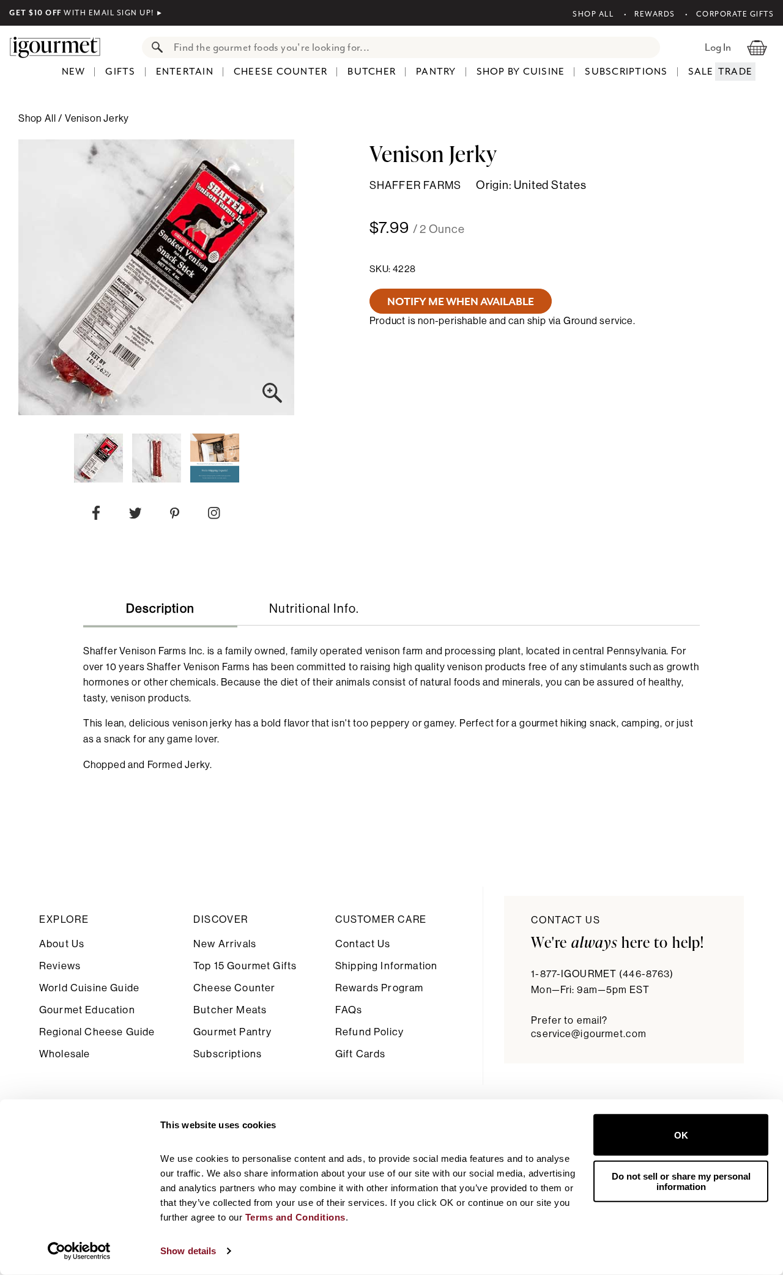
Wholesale (64, 1054)
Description (160, 609)
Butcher (371, 71)
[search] (413, 47)
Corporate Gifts (735, 14)
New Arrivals (224, 944)
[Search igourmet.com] (154, 47)
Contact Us (363, 944)
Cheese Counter (281, 71)
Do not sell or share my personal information (681, 1180)
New (74, 71)
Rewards (654, 14)
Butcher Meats (230, 1010)
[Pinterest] (174, 516)
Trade (735, 71)
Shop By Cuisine (521, 71)
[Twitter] (135, 516)
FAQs (349, 1010)
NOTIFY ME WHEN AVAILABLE (460, 301)
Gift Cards (360, 1054)
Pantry (436, 71)
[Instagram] (214, 515)
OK (681, 1134)
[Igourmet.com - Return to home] (61, 47)
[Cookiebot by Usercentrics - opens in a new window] (79, 1251)
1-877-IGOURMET (602, 974)
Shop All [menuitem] (38, 119)
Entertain (184, 71)
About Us (61, 944)
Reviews (60, 966)
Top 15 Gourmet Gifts (245, 966)
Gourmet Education (87, 1010)
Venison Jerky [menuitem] (97, 119)
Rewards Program (379, 988)
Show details (188, 1251)
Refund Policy (369, 1032)
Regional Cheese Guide (97, 1032)
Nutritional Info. (314, 609)
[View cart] (757, 47)
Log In (718, 47)
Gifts (120, 71)
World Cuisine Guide (89, 988)
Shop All (593, 14)
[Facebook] (96, 515)
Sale (701, 71)
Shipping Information (386, 966)
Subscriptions (626, 71)
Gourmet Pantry (232, 1032)
